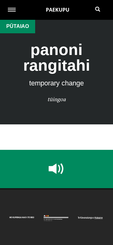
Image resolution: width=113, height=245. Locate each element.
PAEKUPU (57, 9)
